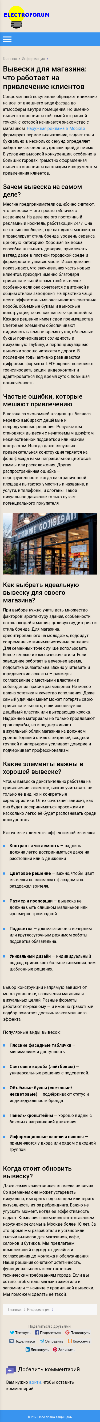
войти (35, 1382)
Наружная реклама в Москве (56, 128)
